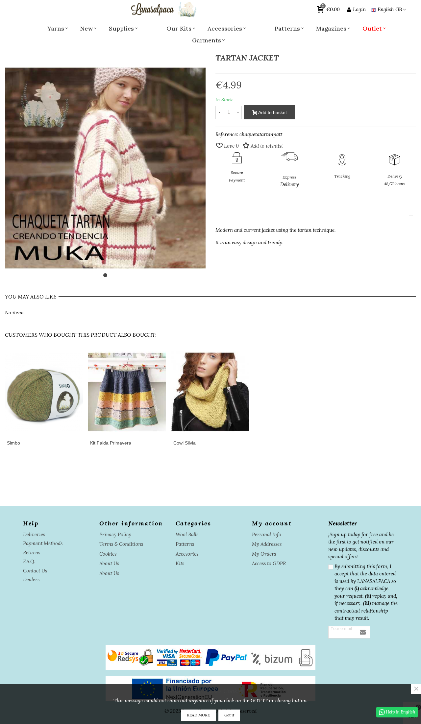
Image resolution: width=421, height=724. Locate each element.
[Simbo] (44, 391)
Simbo (13, 443)
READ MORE (198, 714)
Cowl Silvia (184, 443)
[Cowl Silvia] (210, 391)
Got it (229, 714)
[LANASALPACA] (163, 9)
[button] (105, 275)
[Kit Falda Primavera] (127, 391)
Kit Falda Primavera (110, 443)
